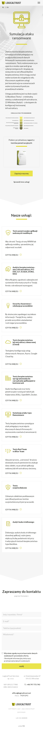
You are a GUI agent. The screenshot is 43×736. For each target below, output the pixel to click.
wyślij (21, 666)
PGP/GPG (24, 696)
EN (7, 7)
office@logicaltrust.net (21, 693)
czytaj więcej (11, 255)
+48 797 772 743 (33, 684)
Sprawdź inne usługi (21, 182)
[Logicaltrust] (11, 2)
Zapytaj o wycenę (21, 173)
